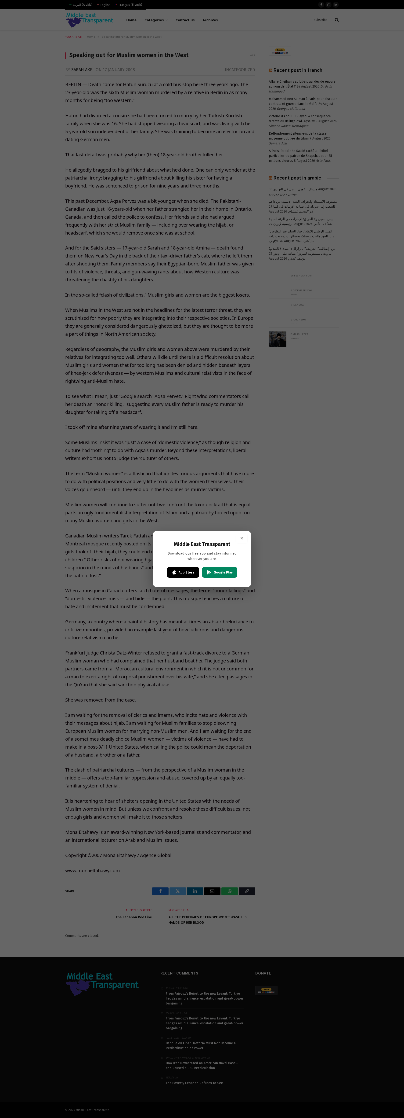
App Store (187, 572)
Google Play (223, 572)
